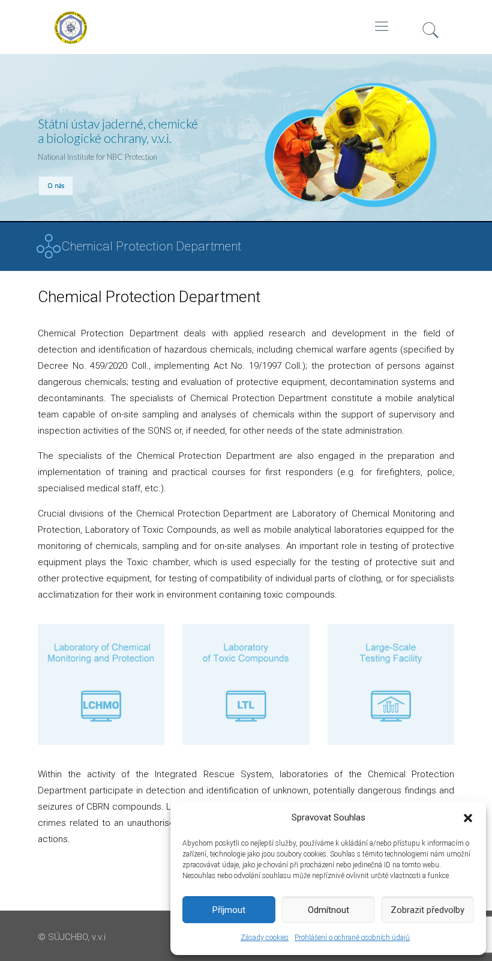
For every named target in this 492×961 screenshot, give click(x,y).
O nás (55, 185)
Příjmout (228, 910)
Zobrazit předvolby (427, 910)
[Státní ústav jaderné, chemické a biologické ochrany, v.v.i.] (110, 60)
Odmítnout (328, 910)
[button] (468, 818)
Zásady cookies (265, 937)
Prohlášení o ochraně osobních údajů (352, 937)
